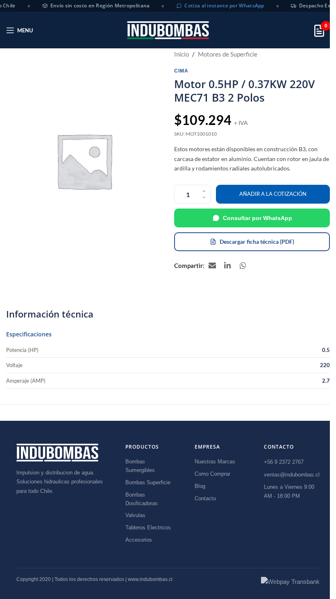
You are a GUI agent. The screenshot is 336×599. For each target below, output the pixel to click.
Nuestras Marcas (215, 461)
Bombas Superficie (147, 482)
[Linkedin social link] (228, 265)
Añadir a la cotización (272, 194)
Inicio (181, 54)
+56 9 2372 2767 (284, 462)
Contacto (205, 498)
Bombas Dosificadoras (141, 499)
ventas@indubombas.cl (292, 475)
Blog (200, 486)
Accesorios (138, 540)
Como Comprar (212, 474)
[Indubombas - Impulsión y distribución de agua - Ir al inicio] (57, 452)
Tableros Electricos (148, 527)
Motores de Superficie (227, 54)
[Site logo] (168, 30)
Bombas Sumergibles (140, 465)
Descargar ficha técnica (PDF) (257, 241)
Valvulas (135, 515)
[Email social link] (212, 265)
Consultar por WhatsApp (257, 218)
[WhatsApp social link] (243, 265)
